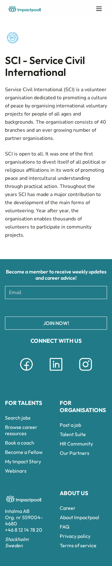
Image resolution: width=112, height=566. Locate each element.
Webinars (15, 471)
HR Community (76, 443)
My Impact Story (23, 461)
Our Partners (74, 453)
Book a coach (19, 443)
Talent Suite (73, 434)
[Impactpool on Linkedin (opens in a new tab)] (56, 372)
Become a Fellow (24, 452)
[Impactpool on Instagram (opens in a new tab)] (85, 372)
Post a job (70, 425)
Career (68, 508)
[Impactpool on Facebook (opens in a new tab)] (26, 372)
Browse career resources (21, 430)
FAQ (64, 527)
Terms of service (78, 545)
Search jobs (17, 418)
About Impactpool (79, 517)
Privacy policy (75, 536)
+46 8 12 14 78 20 (23, 530)
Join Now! (56, 323)
